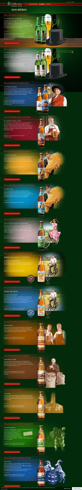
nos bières (41, 4)
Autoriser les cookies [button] (77, 488)
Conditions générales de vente (65, 52)
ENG (71, 2)
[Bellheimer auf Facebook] (72, 52)
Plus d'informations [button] (4, 489)
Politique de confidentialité (47, 52)
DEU (68, 2)
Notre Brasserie (33, 4)
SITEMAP (55, 52)
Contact (48, 4)
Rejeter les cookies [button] (67, 488)
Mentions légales (36, 52)
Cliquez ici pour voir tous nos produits (12, 43)
